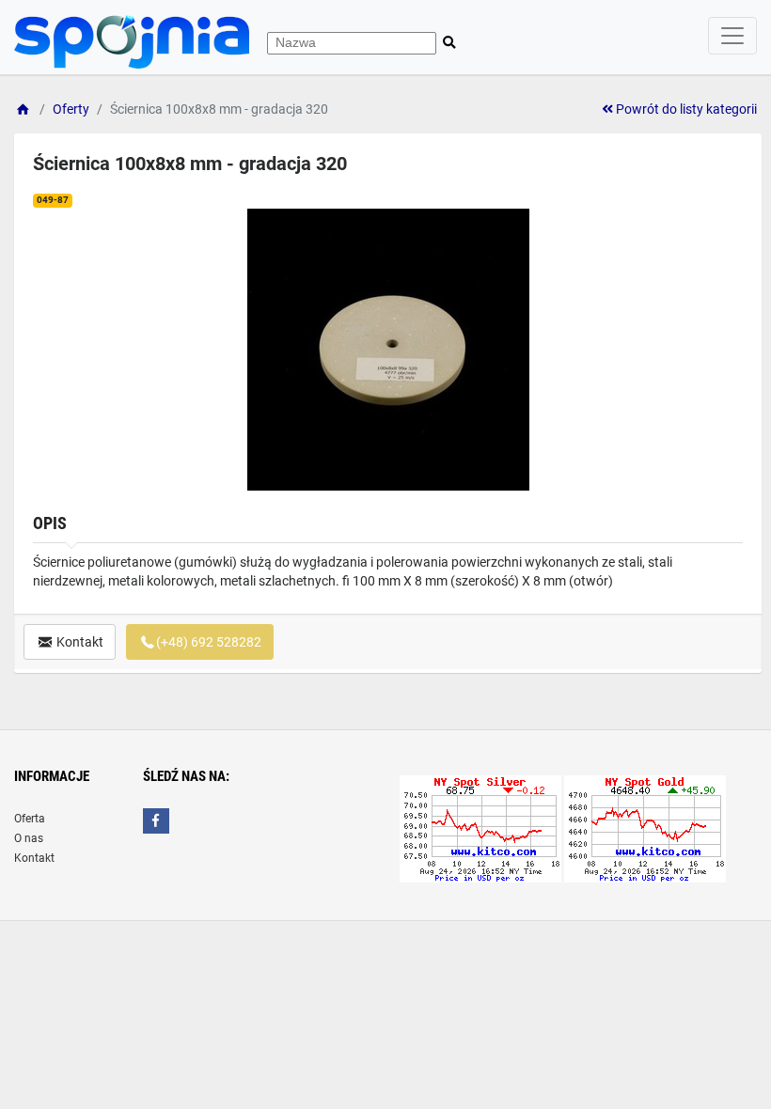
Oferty (71, 109)
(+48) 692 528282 (208, 641)
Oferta (29, 818)
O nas (28, 838)
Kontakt (78, 641)
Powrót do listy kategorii (685, 109)
